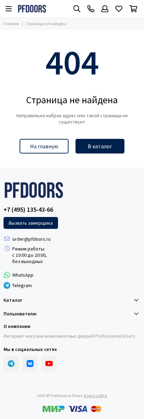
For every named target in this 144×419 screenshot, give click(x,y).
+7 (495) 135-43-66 (28, 210)
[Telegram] (11, 363)
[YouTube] (49, 363)
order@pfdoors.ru (31, 239)
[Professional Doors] (31, 9)
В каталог (100, 146)
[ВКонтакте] (30, 363)
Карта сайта (95, 395)
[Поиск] (77, 8)
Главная (11, 23)
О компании (16, 326)
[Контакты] (91, 8)
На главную (44, 146)
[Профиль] (105, 8)
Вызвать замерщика (31, 223)
